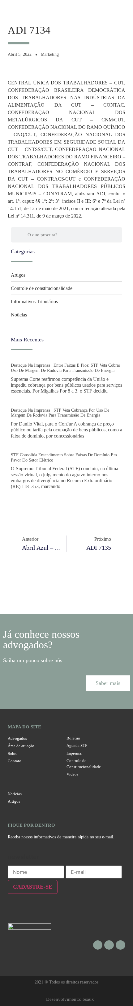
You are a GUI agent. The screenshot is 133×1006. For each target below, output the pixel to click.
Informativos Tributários (34, 301)
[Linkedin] (120, 945)
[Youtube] (109, 945)
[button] (108, 683)
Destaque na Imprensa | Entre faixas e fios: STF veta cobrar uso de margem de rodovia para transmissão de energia (65, 368)
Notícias (19, 314)
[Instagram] (98, 945)
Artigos (18, 275)
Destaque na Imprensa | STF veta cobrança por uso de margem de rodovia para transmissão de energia (60, 413)
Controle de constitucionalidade (41, 288)
